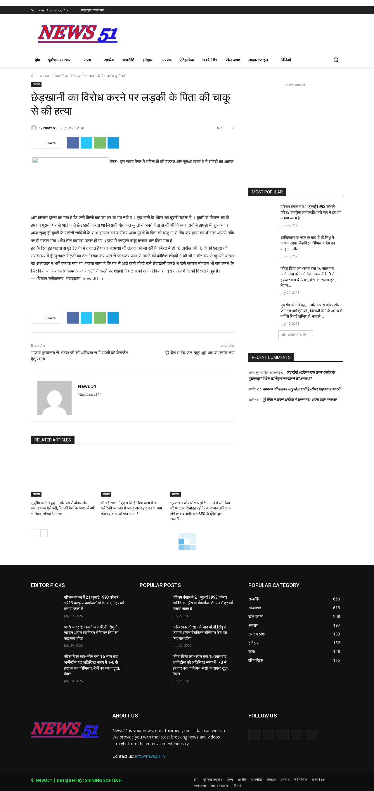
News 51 (50, 127)
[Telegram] (113, 143)
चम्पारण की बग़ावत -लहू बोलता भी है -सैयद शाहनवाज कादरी (301, 389)
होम (33, 75)
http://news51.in (90, 394)
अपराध (44, 75)
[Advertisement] (230, 35)
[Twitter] (323, 10)
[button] (336, 60)
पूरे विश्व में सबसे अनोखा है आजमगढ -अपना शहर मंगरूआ (299, 399)
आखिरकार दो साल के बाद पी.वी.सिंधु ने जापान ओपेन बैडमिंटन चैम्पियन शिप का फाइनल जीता (307, 243)
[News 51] (35, 128)
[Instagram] (315, 10)
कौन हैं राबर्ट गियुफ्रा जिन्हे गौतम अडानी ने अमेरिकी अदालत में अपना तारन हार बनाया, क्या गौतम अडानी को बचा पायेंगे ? (131, 508)
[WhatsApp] (100, 143)
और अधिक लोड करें (294, 334)
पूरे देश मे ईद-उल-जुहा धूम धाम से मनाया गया (199, 352)
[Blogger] (254, 734)
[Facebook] (307, 10)
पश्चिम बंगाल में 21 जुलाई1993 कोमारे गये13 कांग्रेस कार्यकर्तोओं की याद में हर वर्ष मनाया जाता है (310, 212)
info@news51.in (150, 756)
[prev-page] (34, 533)
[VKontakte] (311, 734)
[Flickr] (282, 734)
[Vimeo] (331, 10)
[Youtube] (339, 10)
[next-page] (44, 533)
